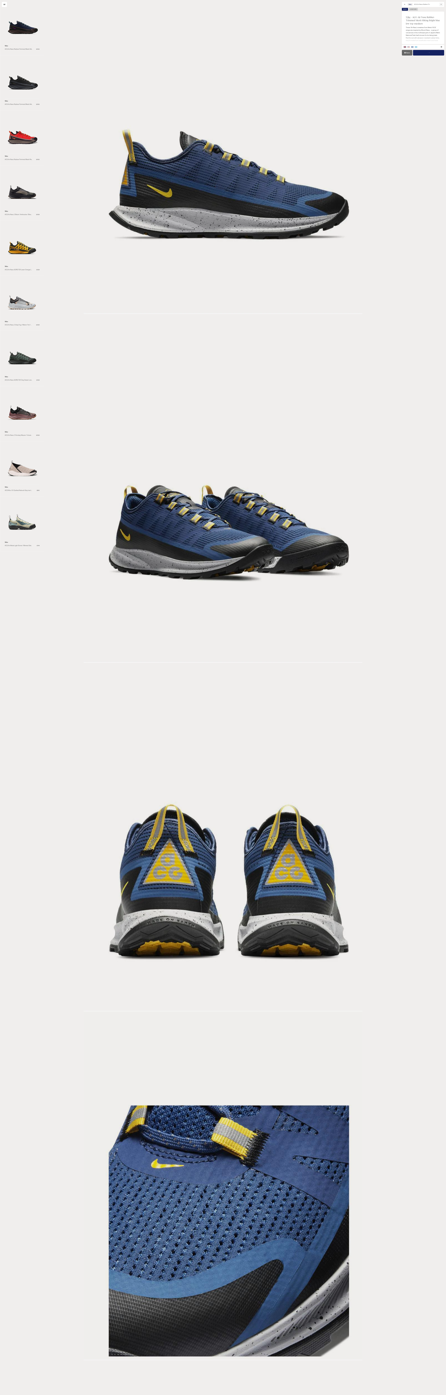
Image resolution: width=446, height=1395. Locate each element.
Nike (408, 17)
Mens (405, 9)
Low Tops (413, 9)
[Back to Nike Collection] (441, 4)
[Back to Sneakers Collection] (405, 4)
